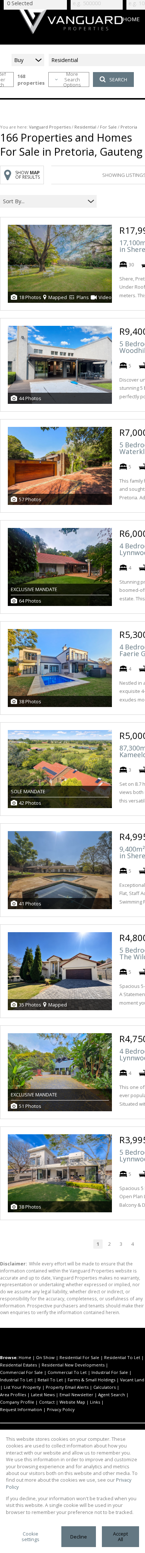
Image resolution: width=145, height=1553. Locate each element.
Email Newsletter (76, 1394)
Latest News (43, 1394)
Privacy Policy (61, 1409)
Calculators (104, 1387)
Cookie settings (30, 1536)
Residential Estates (18, 1365)
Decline (78, 1536)
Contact (47, 1402)
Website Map (72, 1402)
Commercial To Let (67, 1372)
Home (25, 1357)
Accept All (120, 1536)
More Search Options (72, 79)
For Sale (108, 127)
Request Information (21, 1409)
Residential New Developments (73, 1365)
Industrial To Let (16, 1379)
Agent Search (111, 1394)
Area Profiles (13, 1394)
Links (95, 1402)
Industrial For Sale (109, 1372)
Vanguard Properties (50, 127)
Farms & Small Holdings (91, 1379)
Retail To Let (50, 1379)
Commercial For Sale (21, 1372)
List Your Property (22, 1387)
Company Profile (17, 1402)
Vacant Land (132, 1379)
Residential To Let (122, 1357)
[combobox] (43, 201)
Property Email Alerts (67, 1387)
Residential (85, 127)
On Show (45, 1357)
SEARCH (118, 79)
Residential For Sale (79, 1357)
